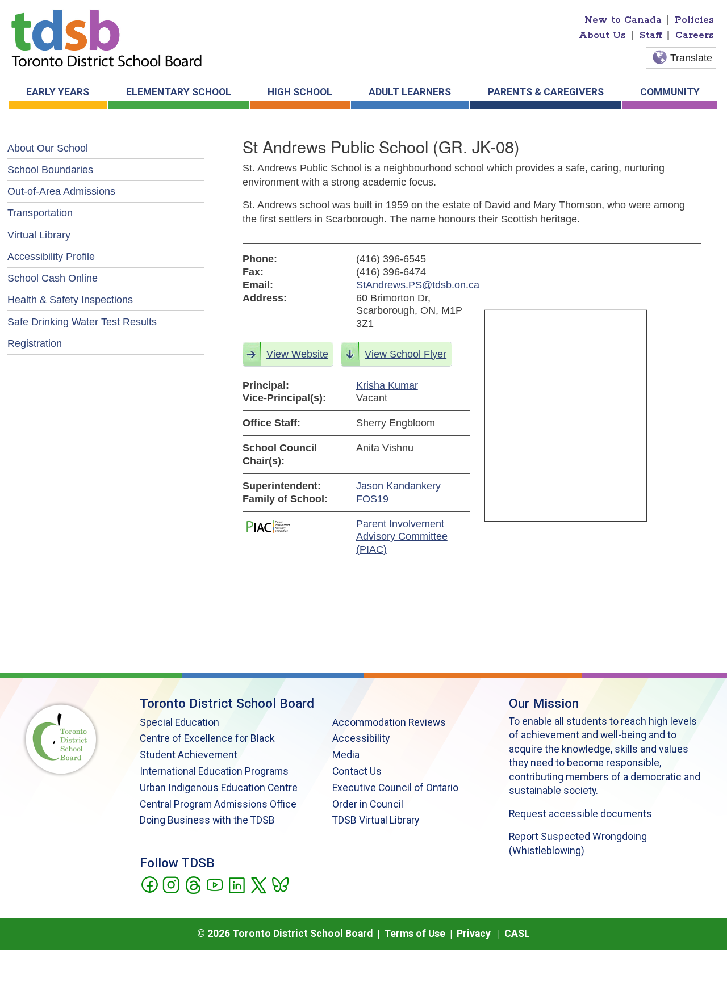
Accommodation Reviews (389, 722)
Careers (694, 35)
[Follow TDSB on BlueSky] (279, 883)
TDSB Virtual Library (375, 820)
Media (346, 755)
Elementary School (178, 92)
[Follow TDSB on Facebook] (149, 883)
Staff (651, 35)
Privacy (474, 933)
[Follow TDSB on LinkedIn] (236, 883)
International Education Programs (214, 771)
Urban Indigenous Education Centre (219, 787)
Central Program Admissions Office (218, 804)
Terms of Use (414, 933)
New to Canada (623, 20)
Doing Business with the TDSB (207, 820)
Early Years (57, 92)
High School (300, 92)
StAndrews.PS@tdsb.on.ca (413, 285)
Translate (691, 58)
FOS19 (372, 499)
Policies (694, 20)
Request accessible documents (580, 814)
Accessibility (361, 738)
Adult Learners (410, 92)
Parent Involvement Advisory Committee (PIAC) (402, 537)
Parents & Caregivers (546, 92)
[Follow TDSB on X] (258, 883)
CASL (517, 933)
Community (670, 92)
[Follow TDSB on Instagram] (170, 883)
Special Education (179, 722)
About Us (602, 35)
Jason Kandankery (398, 486)
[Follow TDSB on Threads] (192, 883)
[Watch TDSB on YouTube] (214, 883)
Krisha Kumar (387, 385)
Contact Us (357, 771)
